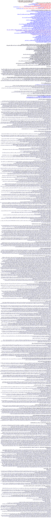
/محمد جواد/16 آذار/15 (42, 5)
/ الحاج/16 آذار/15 (32, 6)
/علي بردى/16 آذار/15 (44, 7)
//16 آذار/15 (33, 8)
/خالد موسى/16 (41, 3)
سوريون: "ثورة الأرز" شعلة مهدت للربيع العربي (42, 15)
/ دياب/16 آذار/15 (39, 4)
